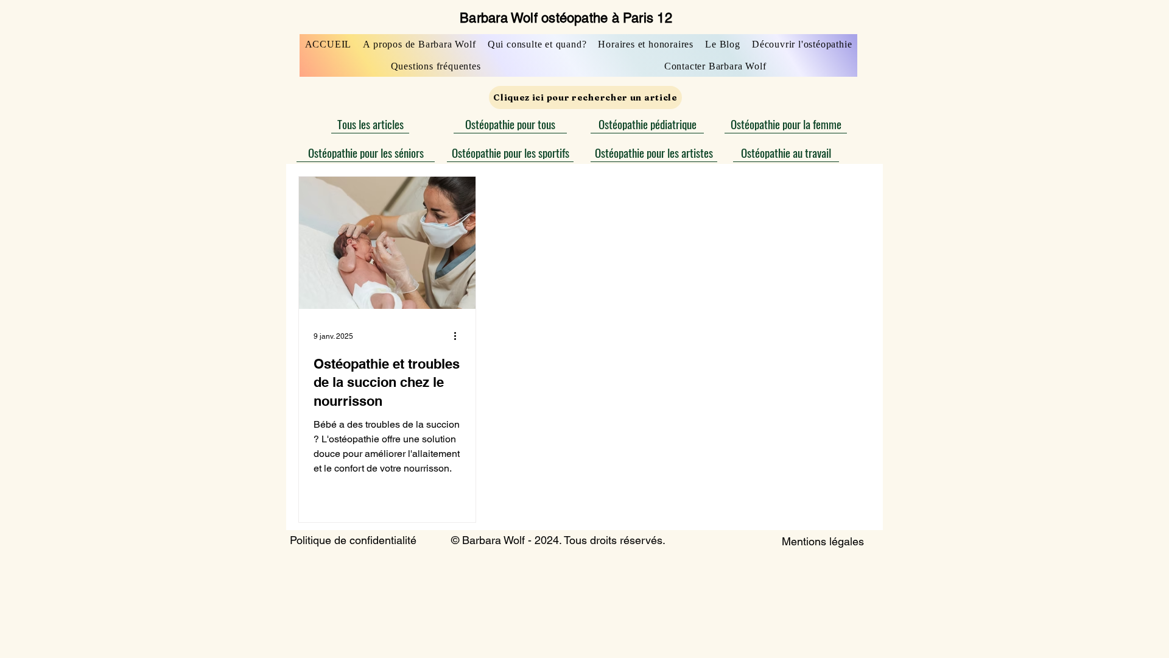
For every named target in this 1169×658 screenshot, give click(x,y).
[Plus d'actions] (459, 336)
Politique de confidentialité (353, 540)
